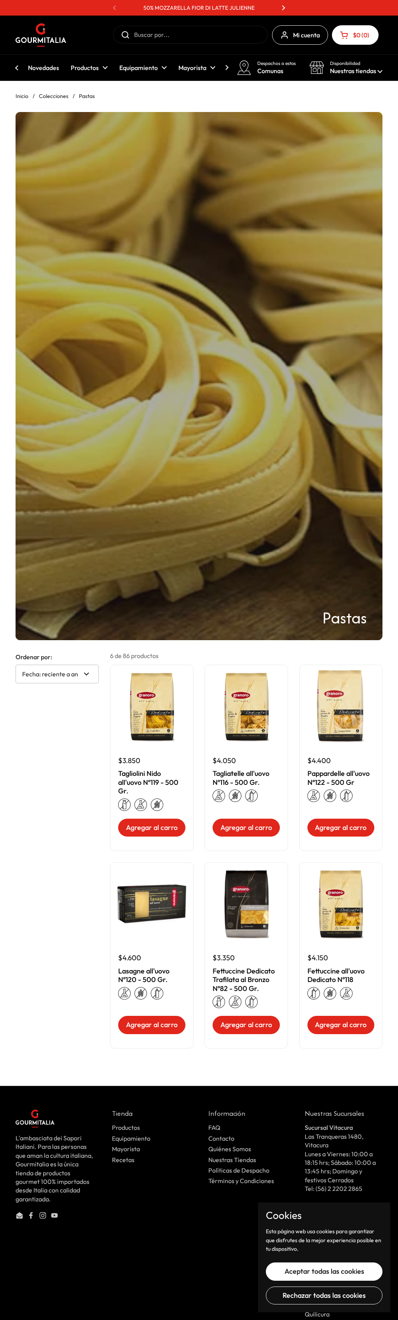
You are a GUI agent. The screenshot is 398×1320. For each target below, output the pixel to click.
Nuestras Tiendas (232, 1160)
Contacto (221, 1138)
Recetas (123, 1160)
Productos (126, 1127)
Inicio (22, 96)
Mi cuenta (306, 35)
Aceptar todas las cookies (324, 1271)
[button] (355, 35)
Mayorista (126, 1149)
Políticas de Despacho (238, 1170)
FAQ (214, 1127)
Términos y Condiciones (241, 1181)
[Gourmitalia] (41, 35)
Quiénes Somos (229, 1149)
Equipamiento (131, 1138)
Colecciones (53, 96)
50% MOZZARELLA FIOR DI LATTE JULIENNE (199, 8)
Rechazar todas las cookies (324, 1295)
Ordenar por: (34, 657)
